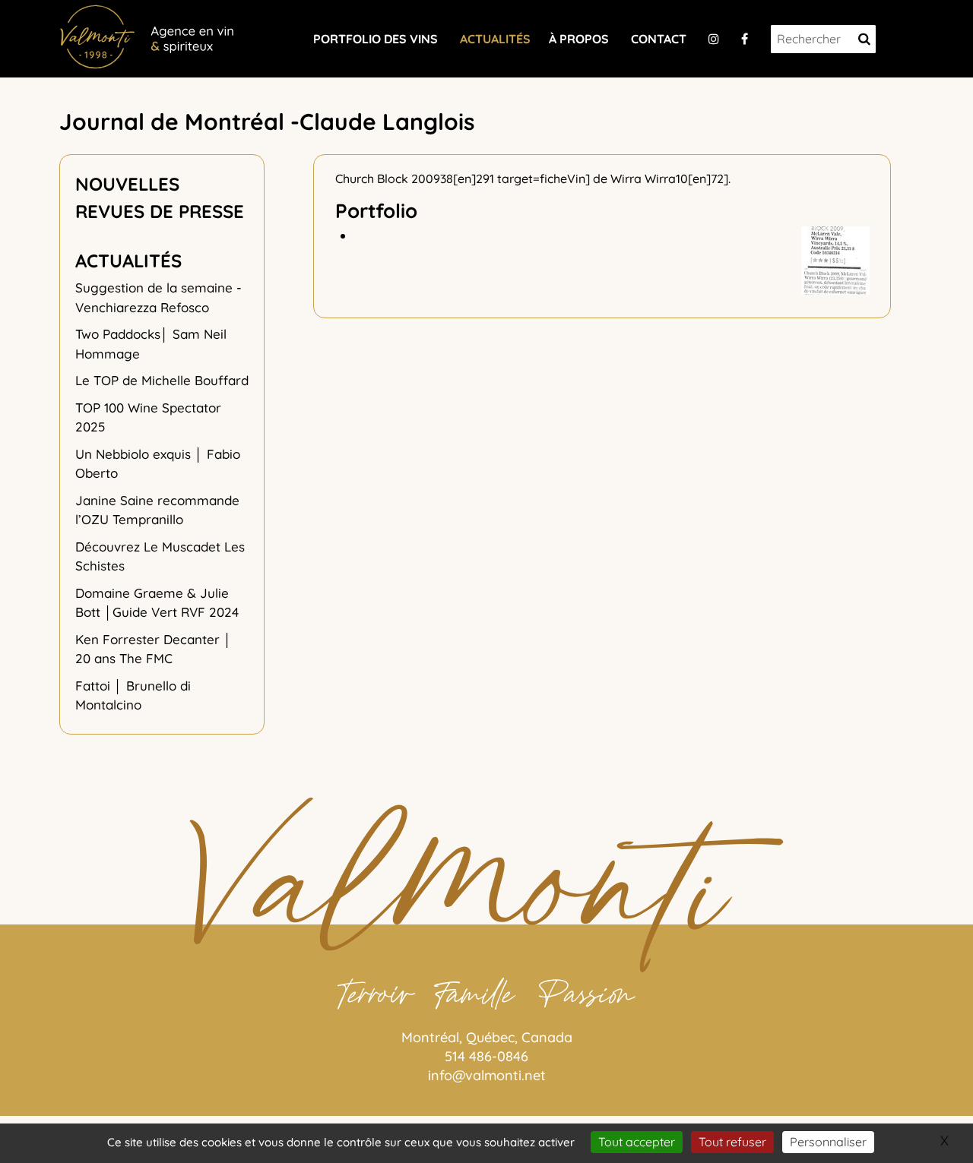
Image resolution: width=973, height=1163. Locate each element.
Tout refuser (732, 1141)
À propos (579, 38)
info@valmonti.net (487, 1075)
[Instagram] (713, 38)
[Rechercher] (864, 39)
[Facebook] (744, 38)
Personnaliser (828, 1141)
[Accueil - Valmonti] (146, 35)
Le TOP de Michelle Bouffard (162, 380)
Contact (658, 38)
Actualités (495, 38)
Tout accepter (636, 1141)
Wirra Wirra (643, 178)
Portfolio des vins (375, 38)
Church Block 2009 (387, 178)
